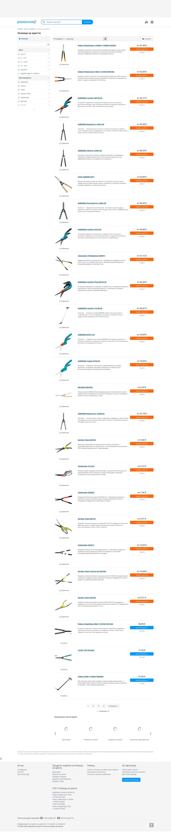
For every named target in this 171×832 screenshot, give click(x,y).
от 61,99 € (142, 45)
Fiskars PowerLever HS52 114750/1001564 (96, 71)
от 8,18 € (142, 387)
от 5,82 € (142, 440)
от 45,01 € (142, 308)
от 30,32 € (142, 203)
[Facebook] (151, 824)
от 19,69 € (142, 334)
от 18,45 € (142, 361)
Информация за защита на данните (31, 824)
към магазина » (142, 627)
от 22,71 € (142, 98)
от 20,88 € (142, 229)
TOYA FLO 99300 (58, 804)
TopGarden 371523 (86, 466)
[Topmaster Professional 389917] (65, 263)
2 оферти (142, 78)
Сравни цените (142, 49)
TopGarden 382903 (86, 492)
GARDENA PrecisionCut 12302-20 (92, 203)
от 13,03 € (142, 545)
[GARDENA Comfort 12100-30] (65, 315)
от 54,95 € (142, 177)
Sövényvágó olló (49, 818)
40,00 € (141, 624)
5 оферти (142, 262)
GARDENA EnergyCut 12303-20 (91, 124)
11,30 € (141, 650)
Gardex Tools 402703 (87, 597)
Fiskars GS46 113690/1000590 (90, 676)
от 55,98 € (142, 124)
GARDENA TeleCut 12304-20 (90, 150)
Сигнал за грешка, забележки (99, 774)
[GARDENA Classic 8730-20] (65, 368)
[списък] (105, 38)
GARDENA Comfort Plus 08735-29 (92, 282)
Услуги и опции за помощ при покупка (102, 769)
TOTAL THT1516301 (86, 650)
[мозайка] (109, 38)
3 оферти (142, 52)
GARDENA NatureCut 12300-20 (91, 413)
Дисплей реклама (129, 774)
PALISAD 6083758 (85, 387)
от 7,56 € (142, 492)
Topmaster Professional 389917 (91, 256)
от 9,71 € (142, 518)
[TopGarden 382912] (65, 552)
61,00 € (141, 676)
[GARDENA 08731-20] (65, 342)
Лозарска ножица (115, 739)
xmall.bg (141, 631)
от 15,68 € (142, 571)
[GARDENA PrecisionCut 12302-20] (65, 210)
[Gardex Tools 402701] (65, 526)
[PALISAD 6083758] (65, 394)
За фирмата (22, 769)
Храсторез (66, 739)
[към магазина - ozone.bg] (65, 657)
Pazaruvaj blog (23, 774)
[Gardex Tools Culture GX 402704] (65, 578)
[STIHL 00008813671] (65, 184)
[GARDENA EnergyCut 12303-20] (65, 131)
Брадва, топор (58, 781)
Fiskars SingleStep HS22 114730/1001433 (95, 624)
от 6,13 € (142, 466)
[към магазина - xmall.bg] (65, 631)
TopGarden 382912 (86, 545)
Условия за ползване (56, 824)
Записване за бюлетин (96, 772)
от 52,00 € (142, 71)
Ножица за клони (91, 739)
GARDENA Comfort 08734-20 (90, 98)
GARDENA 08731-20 (86, 334)
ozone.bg (142, 657)
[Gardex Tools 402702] (65, 447)
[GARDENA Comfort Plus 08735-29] (65, 289)
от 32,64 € (142, 282)
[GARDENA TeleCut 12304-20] (65, 158)
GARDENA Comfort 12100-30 (90, 308)
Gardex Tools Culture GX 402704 (92, 571)
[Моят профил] (152, 22)
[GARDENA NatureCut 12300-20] (65, 421)
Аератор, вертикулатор (139, 739)
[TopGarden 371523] (65, 473)
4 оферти (142, 131)
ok (48, 44)
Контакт (20, 772)
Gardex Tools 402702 (87, 440)
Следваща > (113, 706)
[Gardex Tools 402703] (65, 605)
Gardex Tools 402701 (87, 519)
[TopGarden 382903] (65, 500)
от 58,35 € (142, 150)
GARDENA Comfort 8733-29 (89, 229)
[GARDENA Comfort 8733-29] (65, 237)
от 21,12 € (142, 255)
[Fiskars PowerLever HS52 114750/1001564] (65, 79)
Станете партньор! (131, 780)
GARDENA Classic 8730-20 (89, 361)
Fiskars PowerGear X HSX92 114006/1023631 (97, 45)
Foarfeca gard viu (67, 818)
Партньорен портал (130, 769)
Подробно (63, 643)
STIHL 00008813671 (86, 177)
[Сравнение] (146, 22)
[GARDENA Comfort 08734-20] (65, 105)
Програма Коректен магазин (133, 772)
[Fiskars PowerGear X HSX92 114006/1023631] (65, 53)
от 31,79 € (142, 413)
